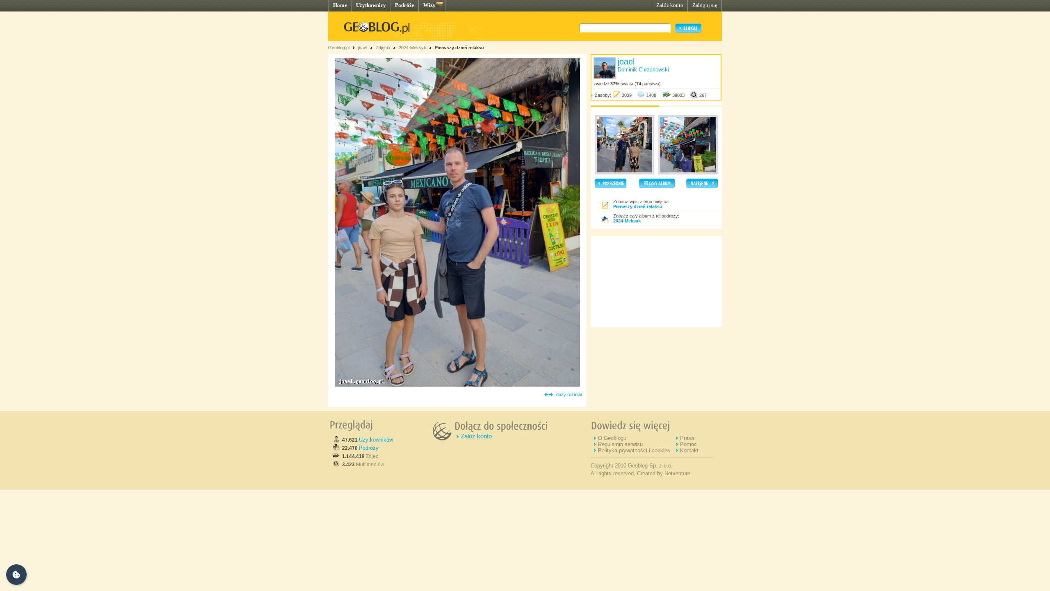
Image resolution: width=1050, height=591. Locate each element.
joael (362, 47)
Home (340, 5)
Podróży (369, 448)
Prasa (687, 438)
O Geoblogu (612, 438)
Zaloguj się (704, 5)
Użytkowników (376, 440)
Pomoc (688, 444)
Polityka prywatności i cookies (634, 450)
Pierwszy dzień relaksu (459, 47)
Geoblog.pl (338, 47)
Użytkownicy (371, 5)
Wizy (429, 5)
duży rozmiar (569, 394)
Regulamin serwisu (620, 444)
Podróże (404, 5)
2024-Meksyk (412, 47)
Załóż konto (669, 5)
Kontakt (689, 450)
